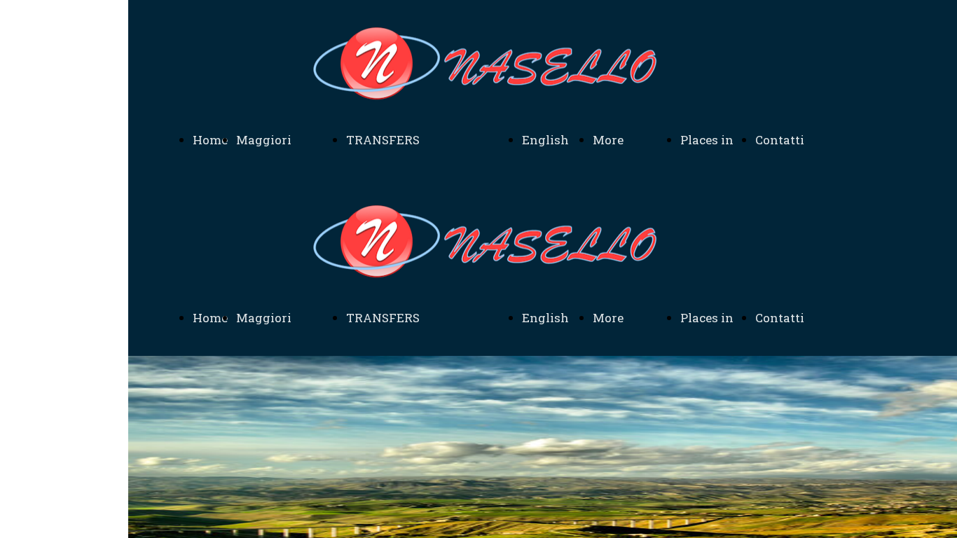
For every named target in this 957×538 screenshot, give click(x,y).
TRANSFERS (383, 140)
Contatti (779, 140)
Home (210, 140)
